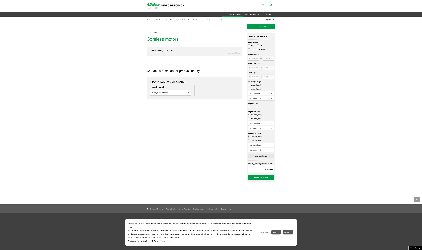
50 (252, 106)
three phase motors (258, 49)
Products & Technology (157, 20)
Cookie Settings (262, 232)
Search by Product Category (184, 20)
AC (252, 45)
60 (261, 106)
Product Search (170, 20)
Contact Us (263, 5)
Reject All (276, 232)
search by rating (256, 85)
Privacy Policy (165, 241)
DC (261, 45)
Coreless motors (214, 20)
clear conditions (234, 53)
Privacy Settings (415, 248)
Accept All (287, 232)
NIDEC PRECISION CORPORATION (147, 19)
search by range (256, 89)
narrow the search (261, 177)
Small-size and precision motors (199, 20)
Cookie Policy (153, 241)
